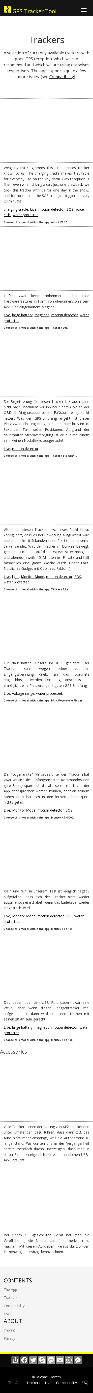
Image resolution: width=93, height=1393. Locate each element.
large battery (22, 315)
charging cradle (16, 209)
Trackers (11, 1297)
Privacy (9, 1338)
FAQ (7, 1313)
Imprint (9, 1330)
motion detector (51, 209)
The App (10, 1289)
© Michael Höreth (46, 1377)
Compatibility (61, 76)
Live (33, 209)
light (15, 576)
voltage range (23, 693)
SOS (70, 209)
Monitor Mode (32, 576)
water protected (25, 214)
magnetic (41, 315)
